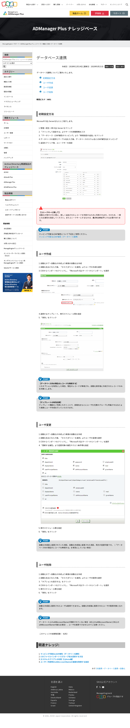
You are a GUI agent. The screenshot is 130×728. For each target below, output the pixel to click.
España (54, 700)
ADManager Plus (9, 182)
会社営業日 (7, 228)
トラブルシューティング (12, 101)
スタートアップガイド (12, 210)
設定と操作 (7, 77)
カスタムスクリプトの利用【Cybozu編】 (57, 659)
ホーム (6, 123)
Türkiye (72, 703)
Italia (71, 687)
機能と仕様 (46, 44)
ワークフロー (8, 143)
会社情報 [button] (92, 4)
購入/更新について (10, 238)
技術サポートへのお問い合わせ (15, 215)
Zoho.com (9, 4)
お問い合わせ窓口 (10, 243)
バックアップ (8, 158)
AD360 (6, 172)
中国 (52, 695)
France (53, 703)
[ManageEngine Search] (126, 4)
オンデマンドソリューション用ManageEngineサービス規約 (14, 261)
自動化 (6, 148)
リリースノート (9, 111)
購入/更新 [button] (56, 4)
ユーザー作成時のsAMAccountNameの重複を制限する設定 (64, 662)
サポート (104, 4)
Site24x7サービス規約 (11, 268)
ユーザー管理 (8, 133)
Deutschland (56, 697)
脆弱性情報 (7, 87)
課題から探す (45, 4)
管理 (5, 153)
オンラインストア (116, 4)
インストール (8, 96)
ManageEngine (7, 44)
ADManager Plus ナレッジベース (31, 44)
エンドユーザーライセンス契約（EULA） (14, 254)
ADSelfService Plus (10, 187)
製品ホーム (78, 13)
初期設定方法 (49, 78)
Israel (53, 705)
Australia (54, 692)
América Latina (57, 689)
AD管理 (6, 128)
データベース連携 (111, 668)
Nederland (73, 692)
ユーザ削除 (48, 92)
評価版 (98, 13)
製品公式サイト (10, 200)
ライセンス (7, 106)
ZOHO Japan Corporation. (60, 716)
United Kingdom (75, 705)
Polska (71, 695)
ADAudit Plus (8, 177)
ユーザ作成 (48, 82)
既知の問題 (7, 91)
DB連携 (99, 668)
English (54, 687)
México (71, 689)
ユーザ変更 (48, 87)
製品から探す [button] (30, 4)
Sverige (72, 700)
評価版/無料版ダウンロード (13, 233)
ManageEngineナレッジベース (14, 248)
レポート (7, 138)
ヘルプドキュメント (12, 205)
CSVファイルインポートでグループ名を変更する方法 (61, 656)
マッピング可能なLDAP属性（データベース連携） (59, 236)
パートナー (70, 4)
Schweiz (72, 697)
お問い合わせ (81, 4)
